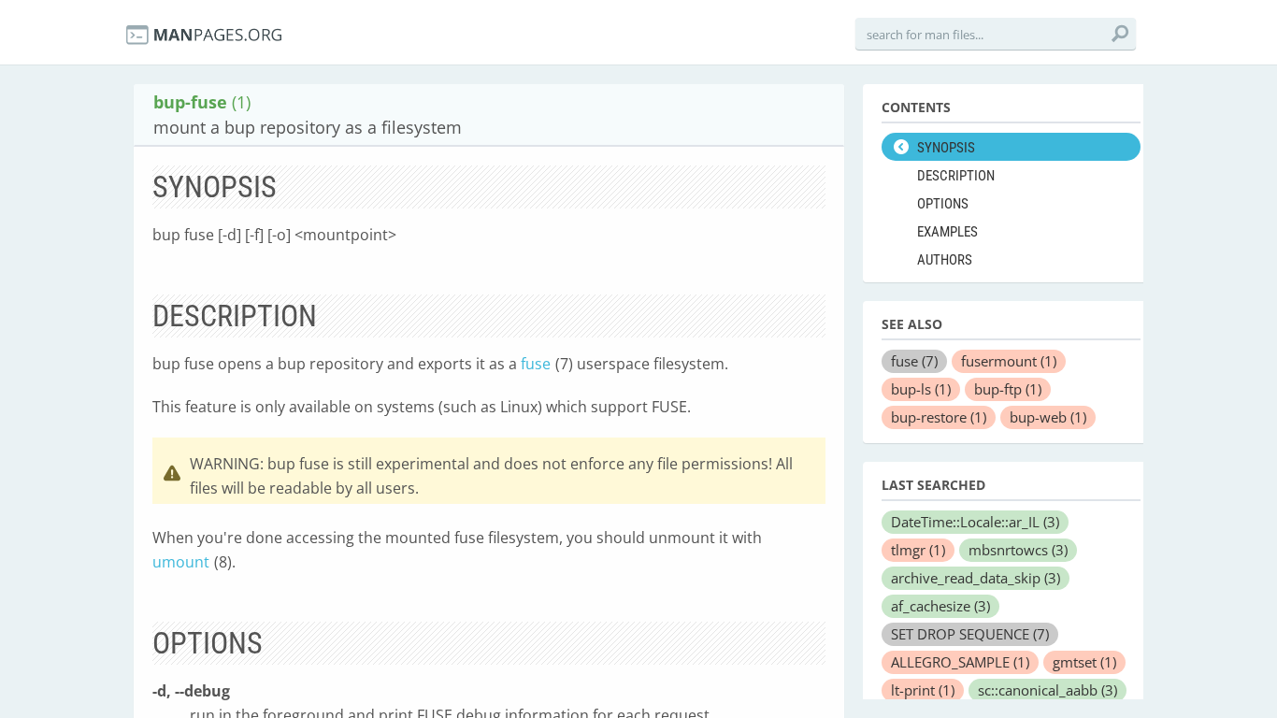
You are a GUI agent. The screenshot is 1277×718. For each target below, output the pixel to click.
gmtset (1084, 662)
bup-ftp (1007, 389)
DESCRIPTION (956, 175)
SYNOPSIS (946, 147)
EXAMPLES (947, 231)
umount (180, 562)
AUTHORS (944, 259)
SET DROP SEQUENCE (970, 634)
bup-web (1048, 417)
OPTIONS (943, 203)
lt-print (922, 690)
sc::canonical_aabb (1047, 690)
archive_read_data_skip (975, 577)
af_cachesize (940, 605)
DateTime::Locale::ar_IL (975, 521)
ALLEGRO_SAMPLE (960, 662)
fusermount (1008, 361)
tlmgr (918, 549)
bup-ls (921, 389)
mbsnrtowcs (1018, 549)
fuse (536, 363)
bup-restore (938, 417)
